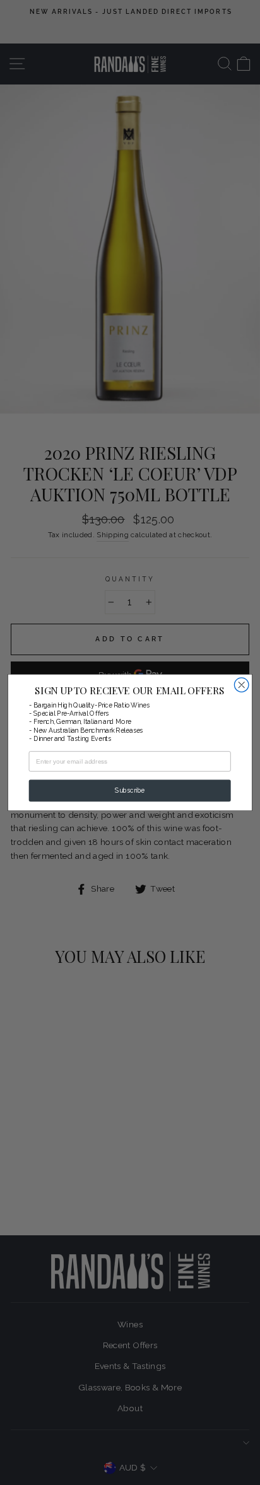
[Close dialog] (241, 685)
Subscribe (130, 791)
